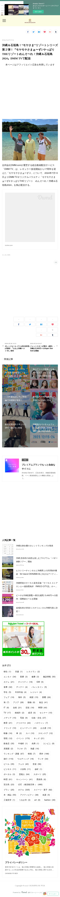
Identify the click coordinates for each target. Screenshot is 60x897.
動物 (31, 702)
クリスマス (23, 722)
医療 (24, 676)
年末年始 (21, 692)
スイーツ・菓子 (43, 789)
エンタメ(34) (6, 255)
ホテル (24, 789)
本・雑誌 (10, 794)
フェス (23, 764)
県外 (44, 753)
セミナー (46, 712)
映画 (31, 753)
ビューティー (28, 728)
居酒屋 (8, 748)
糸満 (35, 743)
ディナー (22, 687)
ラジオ (22, 748)
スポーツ (39, 774)
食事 (8, 687)
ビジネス (10, 769)
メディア (10, 717)
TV (7, 712)
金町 (38, 769)
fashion (49, 799)
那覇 (46, 697)
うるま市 (24, 799)
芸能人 (24, 774)
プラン (9, 789)
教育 (8, 722)
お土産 (45, 728)
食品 (43, 702)
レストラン (33, 671)
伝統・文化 (39, 717)
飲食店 (9, 743)
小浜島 (25, 769)
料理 (8, 779)
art (37, 799)
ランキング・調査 (14, 753)
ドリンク (10, 728)
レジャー (36, 692)
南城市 (19, 712)
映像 (8, 733)
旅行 (8, 758)
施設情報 (49, 676)
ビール (9, 764)
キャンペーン (24, 779)
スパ (30, 733)
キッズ (39, 738)
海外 (22, 697)
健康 (35, 676)
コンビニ (48, 743)
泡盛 (34, 748)
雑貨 (34, 697)
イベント (23, 738)
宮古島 (9, 784)
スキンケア (45, 733)
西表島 (41, 779)
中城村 (23, 743)
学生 (7, 692)
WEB (42, 707)
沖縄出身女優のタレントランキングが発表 (34, 545)
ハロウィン (41, 722)
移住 (7, 671)
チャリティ (25, 681)
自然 (17, 707)
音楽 (37, 764)
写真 (24, 717)
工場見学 (9, 799)
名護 (46, 794)
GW (40, 681)
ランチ (43, 758)
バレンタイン (39, 687)
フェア (9, 697)
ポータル (9, 774)
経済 (32, 712)
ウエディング (25, 758)
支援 (19, 671)
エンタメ (10, 676)
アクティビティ (29, 794)
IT (6, 707)
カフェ (9, 681)
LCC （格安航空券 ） (30, 784)
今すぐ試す (38, 12)
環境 (8, 738)
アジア (18, 702)
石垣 (30, 707)
